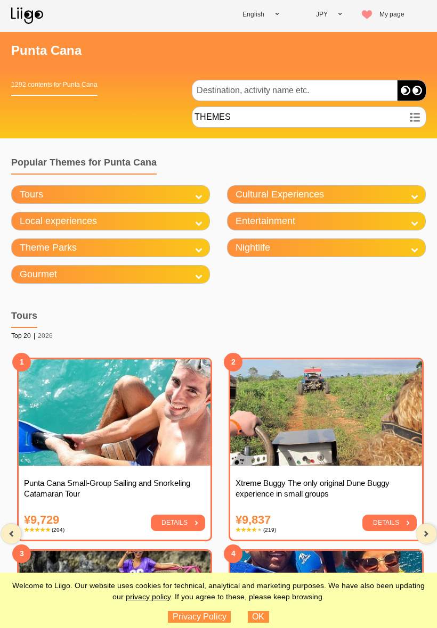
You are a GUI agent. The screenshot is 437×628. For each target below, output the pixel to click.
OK (258, 616)
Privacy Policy (199, 616)
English (253, 14)
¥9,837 (253, 519)
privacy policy (148, 596)
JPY (322, 14)
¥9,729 (41, 519)
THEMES (213, 116)
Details (174, 522)
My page (391, 14)
